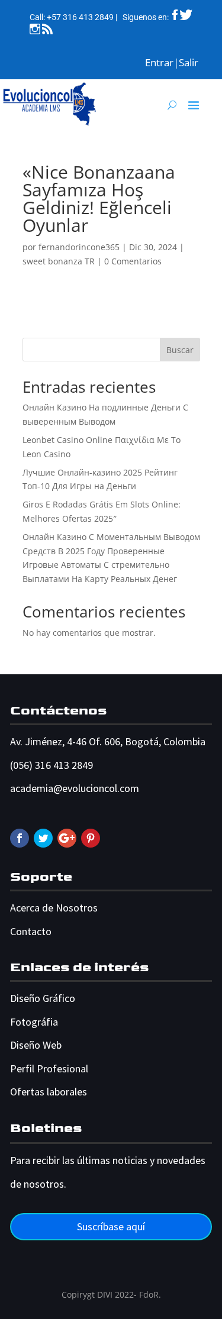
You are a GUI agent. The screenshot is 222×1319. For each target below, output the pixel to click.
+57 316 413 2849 (80, 17)
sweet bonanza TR (58, 261)
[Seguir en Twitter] (43, 838)
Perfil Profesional (49, 1068)
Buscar (180, 349)
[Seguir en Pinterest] (90, 838)
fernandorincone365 (79, 247)
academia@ (36, 788)
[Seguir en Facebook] (19, 838)
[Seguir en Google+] (66, 838)
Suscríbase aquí (111, 1226)
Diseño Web (36, 1045)
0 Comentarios (133, 261)
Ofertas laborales (48, 1091)
